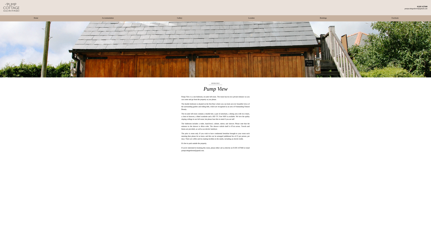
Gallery (179, 18)
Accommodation (108, 18)
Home (36, 18)
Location (251, 18)
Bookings (323, 18)
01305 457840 (422, 7)
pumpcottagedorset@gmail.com (416, 9)
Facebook (395, 18)
